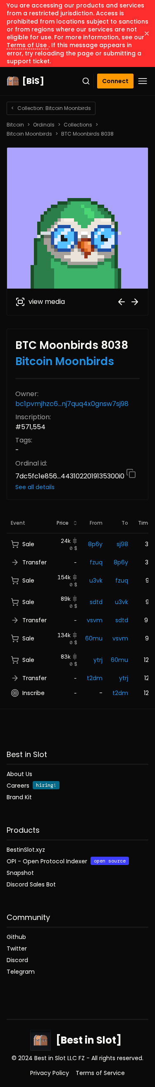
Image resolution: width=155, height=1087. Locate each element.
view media (47, 301)
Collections (78, 125)
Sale (28, 544)
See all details (35, 487)
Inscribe (33, 693)
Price (63, 522)
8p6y (95, 544)
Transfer (34, 562)
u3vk (96, 580)
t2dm (95, 678)
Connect (115, 81)
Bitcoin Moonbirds (29, 134)
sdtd (96, 602)
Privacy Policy (49, 1073)
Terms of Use (27, 45)
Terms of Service (100, 1073)
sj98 (122, 544)
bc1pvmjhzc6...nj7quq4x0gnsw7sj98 (72, 404)
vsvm (95, 620)
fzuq (96, 562)
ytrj (98, 660)
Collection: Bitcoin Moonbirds (51, 108)
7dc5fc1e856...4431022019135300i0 (70, 476)
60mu (94, 638)
